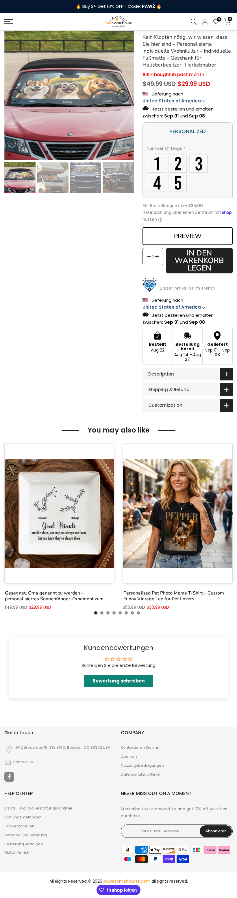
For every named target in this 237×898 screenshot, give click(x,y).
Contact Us (23, 762)
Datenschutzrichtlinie (140, 774)
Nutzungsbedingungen (142, 765)
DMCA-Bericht (17, 852)
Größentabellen (19, 826)
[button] (188, 149)
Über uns (129, 756)
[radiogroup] (188, 173)
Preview (187, 236)
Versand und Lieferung (25, 835)
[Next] (123, 95)
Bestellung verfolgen (23, 844)
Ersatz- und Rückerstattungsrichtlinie (38, 808)
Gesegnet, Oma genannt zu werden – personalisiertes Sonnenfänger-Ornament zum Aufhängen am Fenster (54, 596)
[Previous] (15, 95)
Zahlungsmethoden (23, 817)
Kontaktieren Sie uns (140, 747)
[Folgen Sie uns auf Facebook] (9, 777)
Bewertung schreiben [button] (118, 681)
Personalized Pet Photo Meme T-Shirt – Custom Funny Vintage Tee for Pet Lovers (173, 596)
